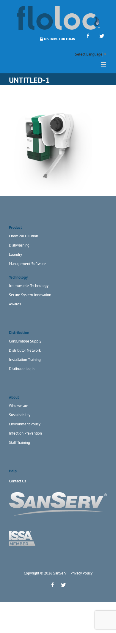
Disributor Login (22, 368)
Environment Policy (24, 424)
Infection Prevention (25, 433)
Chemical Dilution (23, 236)
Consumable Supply (25, 341)
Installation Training (25, 359)
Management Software (27, 263)
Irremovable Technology (28, 285)
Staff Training (19, 442)
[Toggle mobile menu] (104, 64)
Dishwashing (19, 245)
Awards (15, 304)
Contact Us (17, 481)
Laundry (15, 254)
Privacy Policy (81, 573)
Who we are (18, 405)
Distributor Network (25, 350)
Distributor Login (59, 39)
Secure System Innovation (30, 294)
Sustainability (19, 414)
